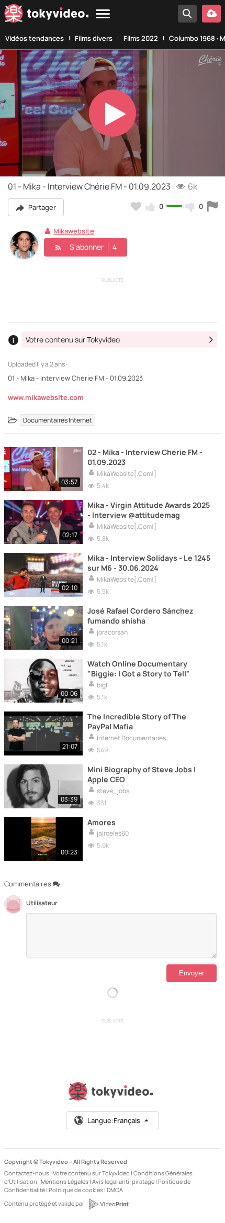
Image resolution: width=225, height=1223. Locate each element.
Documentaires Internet (57, 420)
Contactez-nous (26, 1173)
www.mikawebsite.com (46, 397)
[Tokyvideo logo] (46, 15)
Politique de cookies (76, 1190)
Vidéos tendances (34, 38)
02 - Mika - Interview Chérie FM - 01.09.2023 (145, 457)
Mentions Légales (64, 1181)
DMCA (115, 1190)
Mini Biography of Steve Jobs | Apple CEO (141, 774)
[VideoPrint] (108, 1204)
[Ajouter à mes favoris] (136, 206)
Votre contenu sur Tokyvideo (91, 1173)
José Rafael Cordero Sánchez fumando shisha (140, 616)
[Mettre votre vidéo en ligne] (211, 14)
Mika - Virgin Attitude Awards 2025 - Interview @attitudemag (148, 510)
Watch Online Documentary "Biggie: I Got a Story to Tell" (138, 669)
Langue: (113, 1120)
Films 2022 (140, 38)
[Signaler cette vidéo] (212, 206)
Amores (101, 822)
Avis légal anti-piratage (123, 1181)
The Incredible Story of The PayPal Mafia (136, 721)
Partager (41, 207)
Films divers (94, 38)
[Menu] (103, 14)
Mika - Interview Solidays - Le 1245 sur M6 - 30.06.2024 (148, 563)
